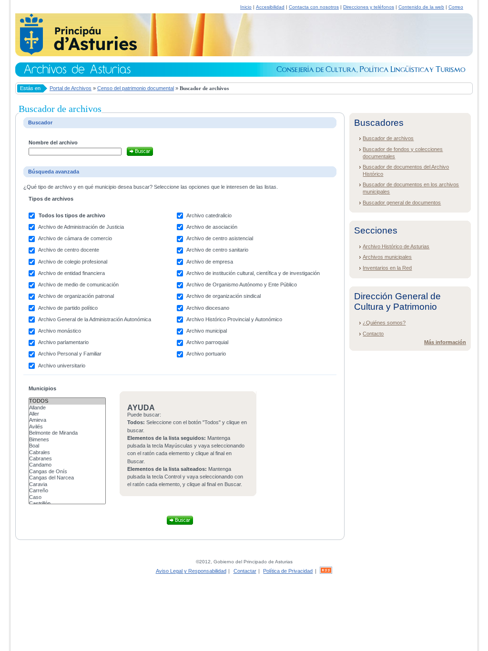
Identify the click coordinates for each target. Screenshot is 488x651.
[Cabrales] (67, 452)
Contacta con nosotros (314, 7)
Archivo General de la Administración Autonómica (94, 319)
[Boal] (67, 446)
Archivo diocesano (207, 308)
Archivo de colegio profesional (72, 261)
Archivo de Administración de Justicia (81, 227)
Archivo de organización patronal (76, 296)
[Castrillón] (67, 503)
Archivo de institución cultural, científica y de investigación (253, 273)
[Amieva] (67, 420)
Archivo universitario (61, 365)
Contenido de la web (421, 7)
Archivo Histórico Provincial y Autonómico (234, 319)
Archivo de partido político (68, 308)
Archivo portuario (206, 353)
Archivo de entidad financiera (71, 273)
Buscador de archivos (388, 138)
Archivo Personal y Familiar (70, 353)
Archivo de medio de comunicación (78, 284)
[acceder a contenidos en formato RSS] (326, 571)
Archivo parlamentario (63, 342)
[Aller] (67, 414)
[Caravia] (67, 484)
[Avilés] (67, 427)
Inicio (246, 7)
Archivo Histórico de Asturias (396, 246)
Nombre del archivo (53, 142)
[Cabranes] (67, 459)
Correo (455, 7)
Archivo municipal (206, 331)
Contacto (373, 333)
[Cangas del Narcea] (67, 478)
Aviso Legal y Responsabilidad (191, 571)
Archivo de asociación (211, 227)
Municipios (42, 388)
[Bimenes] (67, 440)
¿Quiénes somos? (384, 323)
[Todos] (67, 401)
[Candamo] (67, 465)
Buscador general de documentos (402, 202)
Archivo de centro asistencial (219, 238)
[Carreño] (67, 491)
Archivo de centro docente (68, 250)
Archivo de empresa (209, 261)
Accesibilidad (270, 7)
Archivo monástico (59, 331)
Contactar (245, 571)
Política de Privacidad (288, 571)
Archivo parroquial (207, 342)
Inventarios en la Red (387, 268)
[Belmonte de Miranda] (67, 433)
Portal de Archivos (71, 88)
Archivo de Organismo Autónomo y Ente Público (241, 284)
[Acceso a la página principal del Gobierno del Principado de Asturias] (76, 53)
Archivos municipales (387, 257)
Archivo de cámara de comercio (75, 238)
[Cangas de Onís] (67, 471)
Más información (445, 342)
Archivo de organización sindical (223, 296)
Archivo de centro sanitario (217, 250)
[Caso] (67, 497)
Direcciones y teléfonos (368, 7)
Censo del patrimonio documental (135, 88)
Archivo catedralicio (209, 215)
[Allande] (67, 408)
